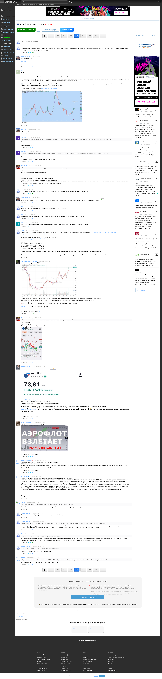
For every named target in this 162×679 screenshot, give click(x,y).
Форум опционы (65, 663)
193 (156, 254)
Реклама (110, 661)
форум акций (33, 4)
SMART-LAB (11, 2)
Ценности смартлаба (113, 655)
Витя (22, 223)
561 (96, 36)
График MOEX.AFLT (139, 35)
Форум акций (64, 659)
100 (156, 142)
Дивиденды (86, 663)
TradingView (155, 35)
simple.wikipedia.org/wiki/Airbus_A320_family (33, 239)
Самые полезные (41, 657)
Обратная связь (112, 670)
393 (156, 161)
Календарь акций (87, 670)
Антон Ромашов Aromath (29, 261)
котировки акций (43, 4)
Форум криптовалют (66, 666)
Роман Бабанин (26, 513)
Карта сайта (111, 659)
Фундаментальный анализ (90, 659)
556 (64, 36)
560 (90, 36)
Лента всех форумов (66, 655)
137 (156, 109)
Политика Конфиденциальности (116, 657)
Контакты (110, 663)
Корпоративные (41, 670)
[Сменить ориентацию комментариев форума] (38, 30)
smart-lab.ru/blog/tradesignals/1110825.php (34, 400)
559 (83, 36)
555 (58, 36)
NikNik (23, 502)
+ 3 (32, 52)
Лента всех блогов (41, 655)
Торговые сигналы (42, 663)
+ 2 (32, 313)
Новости (39, 661)
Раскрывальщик (26, 460)
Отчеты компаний (87, 661)
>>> (39, 311)
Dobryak (23, 129)
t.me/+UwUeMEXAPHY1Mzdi (49, 88)
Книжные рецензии (42, 668)
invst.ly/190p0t (25, 61)
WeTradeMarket (26, 366)
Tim (22, 534)
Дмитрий (24, 165)
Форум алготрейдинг (66, 661)
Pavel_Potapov (25, 56)
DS (22, 47)
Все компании (86, 668)
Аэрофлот (52, 4)
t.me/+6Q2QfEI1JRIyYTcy (28, 409)
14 (156, 200)
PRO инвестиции (26, 71)
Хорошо (102, 676)
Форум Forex (64, 668)
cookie (96, 676)
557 (71, 36)
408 (156, 120)
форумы (25, 4)
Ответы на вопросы (42, 666)
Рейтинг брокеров (65, 670)
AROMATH (24, 306)
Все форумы (141, 290)
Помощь (110, 668)
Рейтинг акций (67, 30)
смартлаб (18, 4)
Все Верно (24, 476)
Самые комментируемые (43, 659)
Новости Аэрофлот (88, 640)
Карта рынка (86, 655)
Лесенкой (24, 137)
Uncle (22, 230)
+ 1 (32, 133)
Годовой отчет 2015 (21, 616)
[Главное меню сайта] (2, 1)
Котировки (85, 657)
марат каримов (26, 422)
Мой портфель (86, 666)
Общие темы (64, 657)
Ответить (24, 52)
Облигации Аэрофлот (50, 30)
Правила (110, 666)
